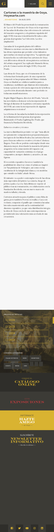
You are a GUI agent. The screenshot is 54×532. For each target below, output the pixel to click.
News (25, 358)
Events (8, 366)
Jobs (25, 366)
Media (17, 366)
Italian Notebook (12, 358)
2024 (11, 333)
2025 (11, 326)
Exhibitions (35, 358)
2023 (11, 340)
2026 (11, 320)
